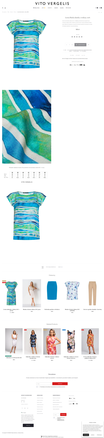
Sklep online (36, 7)
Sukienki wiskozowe (40, 404)
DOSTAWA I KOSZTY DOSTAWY (57, 406)
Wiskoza (70, 51)
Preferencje (99, 434)
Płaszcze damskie (40, 413)
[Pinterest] (25, 408)
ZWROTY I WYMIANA (56, 400)
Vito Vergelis (84, 51)
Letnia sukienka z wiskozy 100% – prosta (11, 310)
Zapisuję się (60, 383)
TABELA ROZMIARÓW (56, 409)
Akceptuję (86, 434)
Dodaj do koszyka (81, 44)
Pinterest (78, 55)
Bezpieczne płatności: (72, 401)
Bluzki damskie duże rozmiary (76, 50)
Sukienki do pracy (40, 406)
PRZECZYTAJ (28, 425)
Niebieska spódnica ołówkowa (52, 309)
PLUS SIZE (69, 7)
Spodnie (62, 7)
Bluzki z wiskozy (76, 51)
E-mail (84, 55)
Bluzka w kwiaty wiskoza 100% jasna (32, 309)
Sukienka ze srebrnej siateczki (14, 357)
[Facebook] (22, 408)
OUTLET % (50, 7)
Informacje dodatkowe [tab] (51, 267)
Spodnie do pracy (40, 409)
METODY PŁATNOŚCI (56, 404)
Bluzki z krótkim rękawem (85, 50)
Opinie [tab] (60, 267)
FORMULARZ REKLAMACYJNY (57, 402)
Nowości (90, 50)
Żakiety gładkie (39, 411)
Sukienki (56, 7)
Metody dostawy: (71, 395)
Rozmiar (77, 34)
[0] (96, 7)
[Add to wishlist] (88, 44)
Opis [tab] (43, 267)
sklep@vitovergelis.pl (24, 404)
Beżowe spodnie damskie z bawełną (93, 309)
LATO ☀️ (43, 7)
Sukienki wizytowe (40, 400)
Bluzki (71, 50)
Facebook (72, 55)
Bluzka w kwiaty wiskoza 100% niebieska (72, 310)
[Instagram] (28, 408)
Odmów (92, 434)
